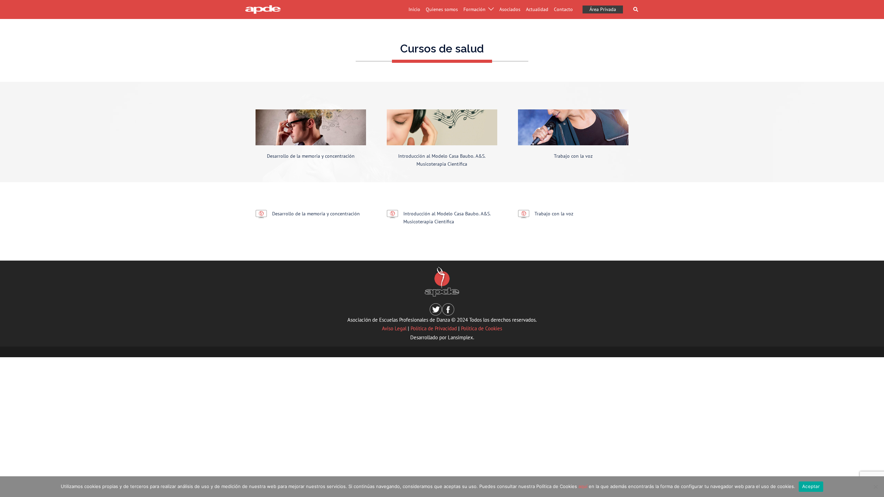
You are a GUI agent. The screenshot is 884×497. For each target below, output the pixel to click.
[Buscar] (636, 9)
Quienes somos (442, 9)
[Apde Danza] (263, 9)
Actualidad (537, 9)
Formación (474, 9)
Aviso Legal (394, 328)
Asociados (509, 9)
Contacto (563, 9)
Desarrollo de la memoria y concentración (311, 156)
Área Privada (602, 9)
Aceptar (811, 486)
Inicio (414, 9)
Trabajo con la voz (573, 156)
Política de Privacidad (434, 328)
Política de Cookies (481, 328)
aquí (582, 486)
